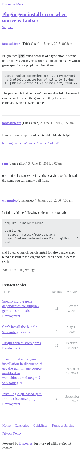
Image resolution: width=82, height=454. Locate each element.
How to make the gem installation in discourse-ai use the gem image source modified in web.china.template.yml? (22, 368)
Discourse (25, 443)
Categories (22, 425)
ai (21, 383)
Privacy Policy (12, 433)
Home (6, 425)
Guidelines (40, 425)
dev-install (26, 332)
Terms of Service (63, 425)
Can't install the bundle (19, 327)
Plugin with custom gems (21, 343)
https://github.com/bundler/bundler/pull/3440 (31, 143)
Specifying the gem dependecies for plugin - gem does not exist (20, 306)
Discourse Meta (12, 4)
